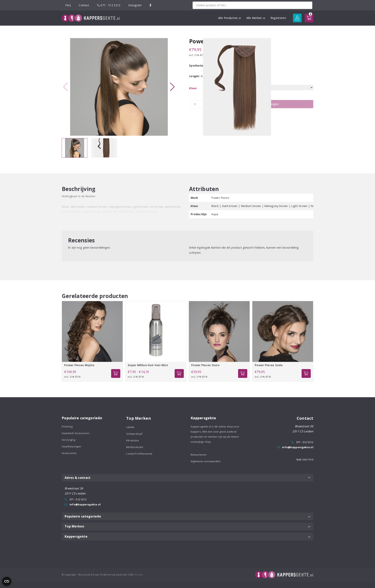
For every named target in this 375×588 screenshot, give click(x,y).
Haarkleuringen (71, 446)
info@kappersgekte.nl (297, 447)
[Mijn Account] (297, 18)
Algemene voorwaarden (206, 461)
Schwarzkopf (134, 433)
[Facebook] (150, 5)
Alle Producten (228, 18)
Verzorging (68, 440)
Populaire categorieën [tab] (83, 516)
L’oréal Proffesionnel (139, 453)
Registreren (278, 18)
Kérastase (132, 440)
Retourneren (198, 454)
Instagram (135, 5)
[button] (172, 86)
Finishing (67, 426)
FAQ (68, 5)
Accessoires (69, 453)
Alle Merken (254, 18)
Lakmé (130, 427)
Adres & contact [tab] (78, 478)
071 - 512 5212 (110, 5)
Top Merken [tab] (74, 526)
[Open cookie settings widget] (6, 581)
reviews (138, 574)
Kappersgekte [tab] (76, 536)
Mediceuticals (134, 447)
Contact (84, 5)
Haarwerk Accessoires (75, 433)
